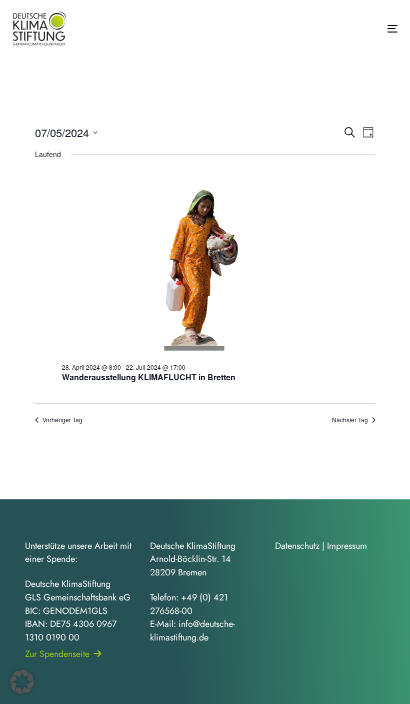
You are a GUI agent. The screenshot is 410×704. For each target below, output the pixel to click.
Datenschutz (297, 545)
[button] (22, 682)
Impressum (347, 545)
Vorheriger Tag (62, 420)
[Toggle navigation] (333, 29)
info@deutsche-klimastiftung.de (192, 630)
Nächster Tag (350, 420)
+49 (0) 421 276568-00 (189, 604)
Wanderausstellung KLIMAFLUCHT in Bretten (149, 377)
